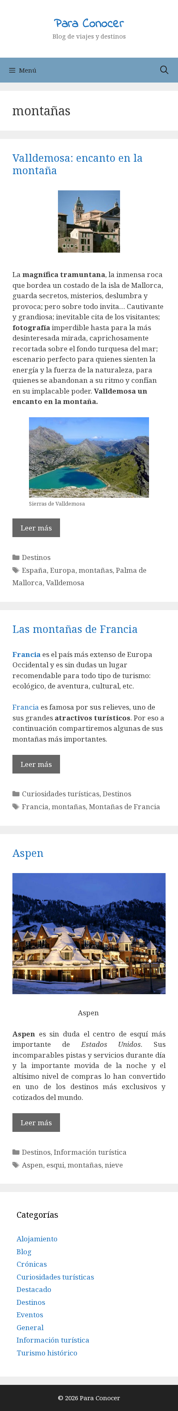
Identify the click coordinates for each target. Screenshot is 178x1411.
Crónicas (32, 1264)
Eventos (30, 1314)
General (30, 1327)
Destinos (36, 557)
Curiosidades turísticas (60, 793)
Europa (62, 570)
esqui (55, 1165)
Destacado (34, 1289)
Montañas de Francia (124, 806)
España (34, 570)
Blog (24, 1251)
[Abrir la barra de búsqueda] (164, 70)
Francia (26, 654)
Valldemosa (65, 582)
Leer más (36, 528)
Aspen (27, 853)
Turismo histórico (47, 1352)
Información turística (90, 1152)
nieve (114, 1165)
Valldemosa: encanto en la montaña (77, 164)
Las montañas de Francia (75, 629)
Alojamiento (37, 1238)
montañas (96, 570)
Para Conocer (89, 24)
